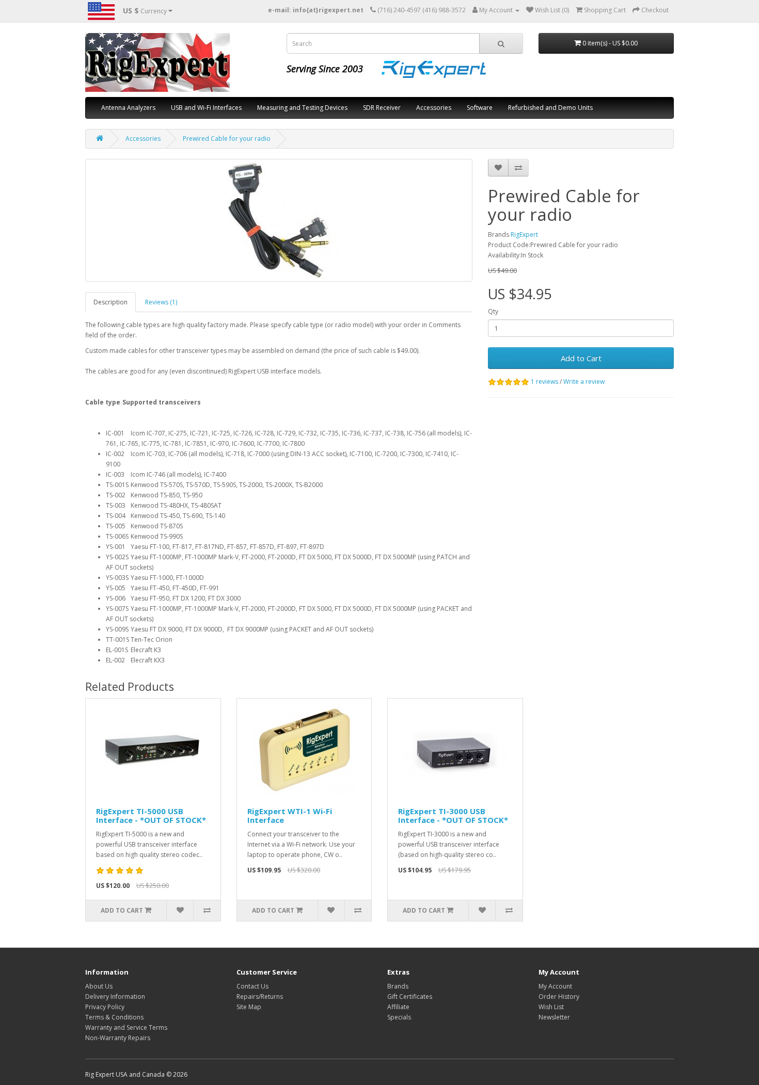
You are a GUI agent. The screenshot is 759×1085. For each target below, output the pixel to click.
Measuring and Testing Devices (302, 107)
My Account (555, 986)
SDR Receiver (382, 107)
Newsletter (554, 1017)
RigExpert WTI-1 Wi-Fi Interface (289, 815)
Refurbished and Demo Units (550, 107)
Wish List (551, 1006)
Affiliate (398, 1006)
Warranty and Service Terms (126, 1027)
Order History (559, 996)
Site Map (248, 1006)
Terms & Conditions (114, 1017)
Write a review (584, 381)
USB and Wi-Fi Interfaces (206, 107)
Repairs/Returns (259, 996)
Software (480, 107)
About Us (99, 986)
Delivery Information (115, 996)
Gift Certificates (409, 996)
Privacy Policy (104, 1006)
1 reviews (544, 381)
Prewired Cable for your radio (227, 138)
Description (110, 302)
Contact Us (252, 986)
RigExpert (524, 234)
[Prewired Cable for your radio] (278, 220)
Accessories (433, 107)
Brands (397, 986)
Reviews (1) (161, 302)
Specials (399, 1017)
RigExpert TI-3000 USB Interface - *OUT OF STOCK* (453, 815)
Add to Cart (581, 358)
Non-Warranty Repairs (117, 1037)
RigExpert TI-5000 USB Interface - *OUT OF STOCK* (151, 815)
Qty (493, 311)
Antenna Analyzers (128, 107)
